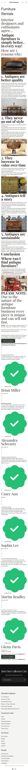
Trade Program (5, 760)
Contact (3, 719)
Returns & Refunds (5, 723)
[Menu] (1, 2)
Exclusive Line (4, 753)
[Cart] (26, 2)
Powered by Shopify (19, 765)
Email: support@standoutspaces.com (10, 708)
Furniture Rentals (5, 758)
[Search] (5, 2)
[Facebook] (13, 769)
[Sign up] (24, 679)
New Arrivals (4, 736)
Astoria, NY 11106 (5, 699)
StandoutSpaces (11, 765)
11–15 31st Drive (5, 696)
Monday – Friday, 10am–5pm (8, 704)
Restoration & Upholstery (7, 756)
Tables (2, 741)
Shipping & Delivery (6, 721)
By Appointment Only (6, 701)
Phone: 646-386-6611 (6, 706)
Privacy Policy (4, 728)
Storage (3, 743)
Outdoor (3, 745)
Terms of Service (5, 726)
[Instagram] (15, 769)
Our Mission (4, 763)
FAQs (2, 716)
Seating (3, 738)
